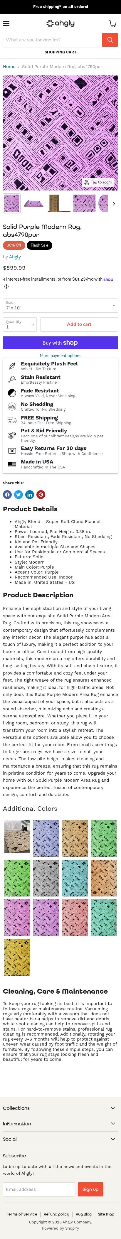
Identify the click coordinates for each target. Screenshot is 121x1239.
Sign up (91, 1189)
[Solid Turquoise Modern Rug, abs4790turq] (103, 918)
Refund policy (56, 1214)
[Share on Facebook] (7, 494)
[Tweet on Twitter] (18, 494)
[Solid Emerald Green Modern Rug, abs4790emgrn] (103, 838)
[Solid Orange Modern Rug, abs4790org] (103, 878)
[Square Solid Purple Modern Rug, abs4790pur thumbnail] (84, 203)
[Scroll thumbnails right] (112, 204)
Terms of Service (22, 1214)
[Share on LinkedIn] (29, 494)
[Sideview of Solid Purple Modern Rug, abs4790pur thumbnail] (34, 203)
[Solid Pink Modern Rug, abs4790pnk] (17, 918)
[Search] (110, 40)
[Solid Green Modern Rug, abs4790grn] (17, 878)
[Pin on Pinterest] (40, 494)
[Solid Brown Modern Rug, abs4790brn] (74, 838)
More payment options (60, 355)
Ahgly (15, 256)
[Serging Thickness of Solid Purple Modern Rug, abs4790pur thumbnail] (59, 203)
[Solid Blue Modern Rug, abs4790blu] (46, 838)
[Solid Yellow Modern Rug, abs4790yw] (17, 957)
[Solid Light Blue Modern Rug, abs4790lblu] (74, 878)
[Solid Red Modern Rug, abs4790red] (74, 918)
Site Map (106, 1214)
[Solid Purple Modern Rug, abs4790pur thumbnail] (11, 203)
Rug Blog (84, 1214)
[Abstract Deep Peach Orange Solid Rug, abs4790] (17, 837)
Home (9, 66)
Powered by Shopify (60, 1228)
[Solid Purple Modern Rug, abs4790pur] (46, 918)
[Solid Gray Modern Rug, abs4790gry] (46, 878)
